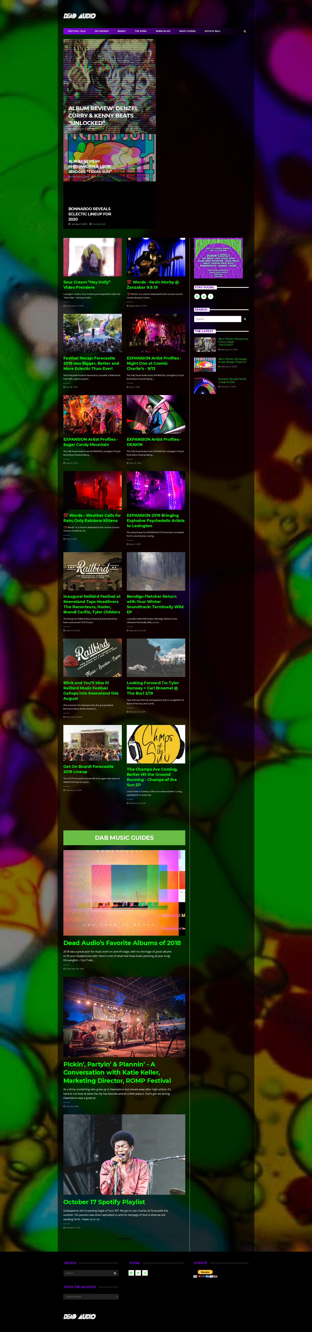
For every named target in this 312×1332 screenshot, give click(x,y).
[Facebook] (238, 4)
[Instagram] (246, 4)
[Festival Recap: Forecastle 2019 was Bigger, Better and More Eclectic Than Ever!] (92, 333)
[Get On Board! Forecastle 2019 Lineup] (92, 743)
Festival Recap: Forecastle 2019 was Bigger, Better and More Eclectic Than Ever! (91, 363)
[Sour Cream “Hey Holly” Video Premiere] (92, 257)
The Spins (141, 31)
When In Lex (163, 31)
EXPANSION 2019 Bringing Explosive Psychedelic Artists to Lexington (156, 520)
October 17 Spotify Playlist (104, 1202)
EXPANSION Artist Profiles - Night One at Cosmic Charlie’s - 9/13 (154, 363)
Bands (122, 31)
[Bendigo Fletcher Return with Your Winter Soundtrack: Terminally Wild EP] (156, 571)
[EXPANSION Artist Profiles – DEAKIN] (156, 414)
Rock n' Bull (213, 31)
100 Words (101, 31)
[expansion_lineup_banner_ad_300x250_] (218, 257)
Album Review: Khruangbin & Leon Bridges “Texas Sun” (109, 157)
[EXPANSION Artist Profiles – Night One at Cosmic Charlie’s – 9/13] (156, 333)
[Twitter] (242, 4)
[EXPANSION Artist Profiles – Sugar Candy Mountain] (92, 414)
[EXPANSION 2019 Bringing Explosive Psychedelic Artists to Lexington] (156, 490)
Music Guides (187, 31)
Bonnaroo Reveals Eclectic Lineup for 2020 (109, 205)
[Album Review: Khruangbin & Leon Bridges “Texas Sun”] (205, 365)
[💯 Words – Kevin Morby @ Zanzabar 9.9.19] (156, 257)
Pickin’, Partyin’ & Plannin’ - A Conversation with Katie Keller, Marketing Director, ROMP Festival (117, 1072)
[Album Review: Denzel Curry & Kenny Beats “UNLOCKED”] (205, 344)
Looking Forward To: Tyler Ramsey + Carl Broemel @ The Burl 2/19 (153, 688)
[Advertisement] (221, 425)
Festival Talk (76, 31)
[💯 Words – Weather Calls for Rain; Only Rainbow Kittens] (92, 490)
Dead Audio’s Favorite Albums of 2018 (122, 943)
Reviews (99, 129)
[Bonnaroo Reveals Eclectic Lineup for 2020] (205, 386)
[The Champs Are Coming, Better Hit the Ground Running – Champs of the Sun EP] (156, 744)
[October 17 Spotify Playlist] (124, 1154)
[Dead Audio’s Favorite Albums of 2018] (124, 893)
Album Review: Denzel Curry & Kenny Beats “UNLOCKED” (109, 86)
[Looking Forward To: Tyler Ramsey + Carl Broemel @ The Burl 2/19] (156, 658)
